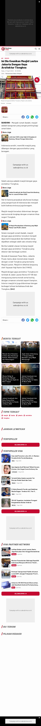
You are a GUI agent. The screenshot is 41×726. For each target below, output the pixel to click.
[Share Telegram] (37, 117)
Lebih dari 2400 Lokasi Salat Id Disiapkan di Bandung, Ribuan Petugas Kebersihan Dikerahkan (22, 138)
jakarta (20, 415)
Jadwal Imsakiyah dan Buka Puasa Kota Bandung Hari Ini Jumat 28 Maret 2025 (24, 193)
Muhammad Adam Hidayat (14, 73)
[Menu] (39, 48)
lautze (13, 415)
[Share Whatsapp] (32, 117)
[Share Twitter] (27, 117)
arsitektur (29, 415)
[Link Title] (5, 458)
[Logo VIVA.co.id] (6, 48)
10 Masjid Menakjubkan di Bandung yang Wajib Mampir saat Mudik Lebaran (23, 226)
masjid (6, 415)
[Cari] (36, 48)
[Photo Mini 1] (4, 110)
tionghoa (6, 418)
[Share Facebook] (23, 117)
